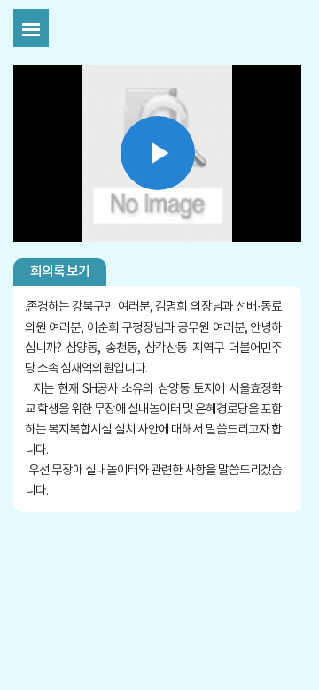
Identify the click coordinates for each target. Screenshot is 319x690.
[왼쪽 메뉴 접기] (31, 28)
